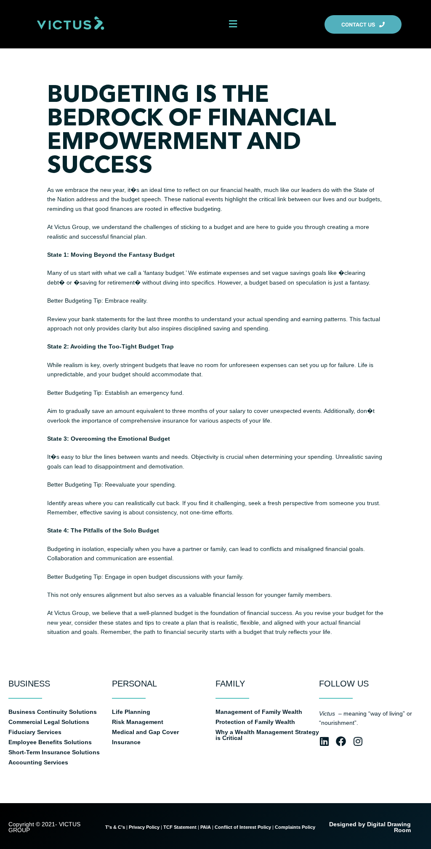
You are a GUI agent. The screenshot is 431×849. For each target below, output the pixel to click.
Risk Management (137, 722)
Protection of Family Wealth (255, 722)
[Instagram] (358, 741)
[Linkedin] (324, 741)
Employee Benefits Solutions (50, 742)
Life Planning (131, 711)
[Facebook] (341, 741)
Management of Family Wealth (259, 711)
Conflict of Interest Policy (243, 827)
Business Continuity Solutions (52, 711)
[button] (233, 24)
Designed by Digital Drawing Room (370, 827)
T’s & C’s (115, 827)
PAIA (205, 827)
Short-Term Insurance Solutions (54, 752)
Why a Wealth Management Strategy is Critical (267, 735)
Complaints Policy (296, 827)
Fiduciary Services (34, 732)
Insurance (126, 742)
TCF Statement (180, 827)
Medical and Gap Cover (145, 732)
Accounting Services (38, 762)
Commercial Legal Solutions (48, 722)
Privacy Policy (144, 827)
